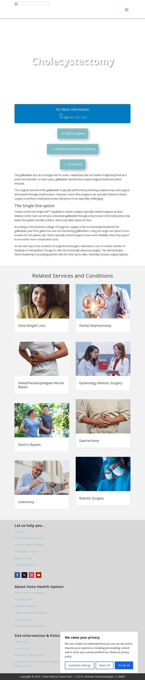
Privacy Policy (22, 648)
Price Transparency (25, 565)
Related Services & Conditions (76, 149)
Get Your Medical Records (29, 544)
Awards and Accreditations (29, 592)
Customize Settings (79, 665)
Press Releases (23, 619)
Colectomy (26, 502)
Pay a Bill (19, 531)
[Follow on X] (24, 575)
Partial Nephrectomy (95, 325)
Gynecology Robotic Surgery (100, 383)
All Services (75, 164)
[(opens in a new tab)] (41, 301)
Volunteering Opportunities (29, 626)
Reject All (104, 665)
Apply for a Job (22, 558)
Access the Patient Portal (28, 538)
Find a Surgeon (75, 133)
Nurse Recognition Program (30, 612)
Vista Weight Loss (31, 325)
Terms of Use (22, 641)
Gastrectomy (89, 440)
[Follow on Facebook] (17, 575)
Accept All (124, 665)
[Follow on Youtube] (38, 575)
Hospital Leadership (25, 606)
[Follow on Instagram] (31, 575)
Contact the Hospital (26, 551)
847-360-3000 (78, 117)
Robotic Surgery (91, 498)
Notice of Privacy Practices (29, 655)
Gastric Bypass (29, 444)
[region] (99, 652)
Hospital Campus (24, 599)
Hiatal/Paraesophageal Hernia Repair (41, 385)
